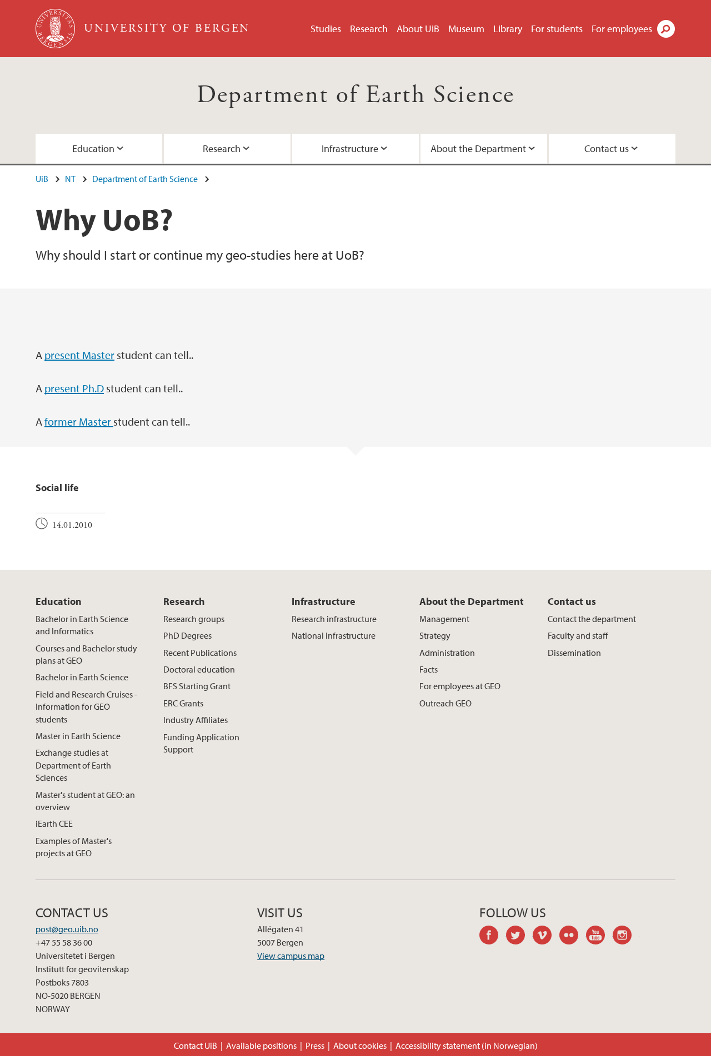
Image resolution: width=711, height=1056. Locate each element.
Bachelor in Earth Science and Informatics (82, 624)
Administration (447, 652)
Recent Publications (200, 652)
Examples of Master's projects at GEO (74, 846)
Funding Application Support (201, 743)
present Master (79, 355)
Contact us (606, 148)
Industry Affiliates (195, 719)
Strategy (434, 635)
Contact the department (592, 618)
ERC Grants (183, 703)
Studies (326, 28)
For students (557, 28)
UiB (42, 178)
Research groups (193, 618)
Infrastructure (350, 148)
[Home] (56, 28)
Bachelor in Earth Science (82, 677)
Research (369, 28)
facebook (492, 937)
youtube (599, 937)
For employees (622, 28)
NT (70, 178)
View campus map (290, 955)
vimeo (546, 937)
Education (93, 148)
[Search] (666, 28)
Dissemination (574, 652)
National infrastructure (333, 635)
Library (507, 28)
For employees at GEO (459, 685)
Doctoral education (199, 669)
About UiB (418, 28)
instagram (626, 937)
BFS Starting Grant (197, 685)
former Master (78, 421)
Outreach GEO (445, 703)
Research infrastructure (334, 618)
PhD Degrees (187, 635)
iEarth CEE (54, 823)
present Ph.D (74, 388)
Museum (466, 28)
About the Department (478, 148)
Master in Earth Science (78, 735)
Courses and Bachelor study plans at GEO (86, 654)
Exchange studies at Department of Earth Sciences (73, 765)
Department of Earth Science (356, 95)
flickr (572, 937)
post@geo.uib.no (67, 928)
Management (444, 618)
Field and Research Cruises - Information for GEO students (86, 707)
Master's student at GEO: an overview (85, 800)
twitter (519, 937)
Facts (428, 669)
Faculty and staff (578, 635)
